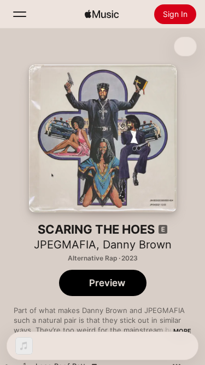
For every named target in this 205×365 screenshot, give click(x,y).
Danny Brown (137, 244)
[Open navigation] (20, 14)
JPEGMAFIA (65, 244)
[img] (102, 14)
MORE (182, 331)
